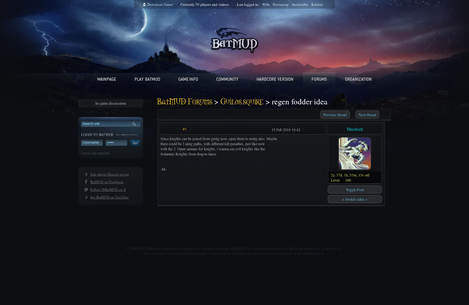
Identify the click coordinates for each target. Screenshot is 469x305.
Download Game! (160, 4)
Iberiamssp (281, 4)
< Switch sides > (355, 199)
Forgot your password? (95, 152)
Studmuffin (300, 4)
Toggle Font (355, 189)
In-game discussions (110, 103)
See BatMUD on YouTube (109, 197)
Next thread (367, 114)
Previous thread (335, 114)
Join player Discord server (109, 174)
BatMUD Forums (184, 102)
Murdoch (355, 129)
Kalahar (317, 4)
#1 (185, 128)
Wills (266, 4)
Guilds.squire (242, 102)
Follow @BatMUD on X (108, 189)
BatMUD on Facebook (106, 181)
